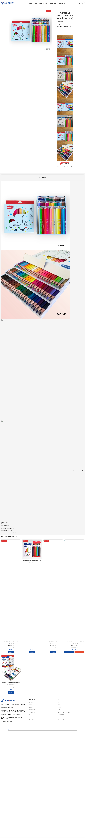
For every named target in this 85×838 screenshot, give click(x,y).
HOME (59, 702)
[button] (69, 652)
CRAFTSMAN (32, 709)
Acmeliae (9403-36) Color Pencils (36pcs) (32, 560)
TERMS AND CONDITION (63, 717)
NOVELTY (31, 705)
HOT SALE (31, 719)
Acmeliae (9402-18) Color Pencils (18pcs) (10, 641)
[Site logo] (7, 3)
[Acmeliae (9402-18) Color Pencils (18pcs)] (11, 590)
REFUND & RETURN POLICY (64, 712)
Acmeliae (66, 26)
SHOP (59, 709)
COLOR (69, 24)
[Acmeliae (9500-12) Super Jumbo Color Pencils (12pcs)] (53, 590)
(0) (13, 647)
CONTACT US (61, 719)
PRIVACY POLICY (62, 714)
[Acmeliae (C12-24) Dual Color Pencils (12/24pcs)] (11, 668)
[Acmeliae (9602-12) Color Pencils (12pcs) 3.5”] (74, 590)
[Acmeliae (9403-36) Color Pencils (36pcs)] (32, 549)
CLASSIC (65, 24)
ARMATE (31, 707)
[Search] (79, 3)
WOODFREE (32, 712)
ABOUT (59, 705)
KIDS (30, 714)
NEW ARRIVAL (32, 717)
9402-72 (61, 26)
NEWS (59, 707)
